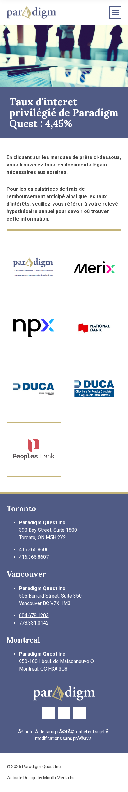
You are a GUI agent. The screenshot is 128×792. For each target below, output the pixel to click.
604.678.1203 (34, 615)
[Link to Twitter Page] (64, 713)
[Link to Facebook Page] (48, 713)
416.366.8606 (34, 550)
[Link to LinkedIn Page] (79, 713)
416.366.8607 (34, 557)
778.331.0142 (34, 623)
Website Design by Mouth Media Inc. (41, 777)
